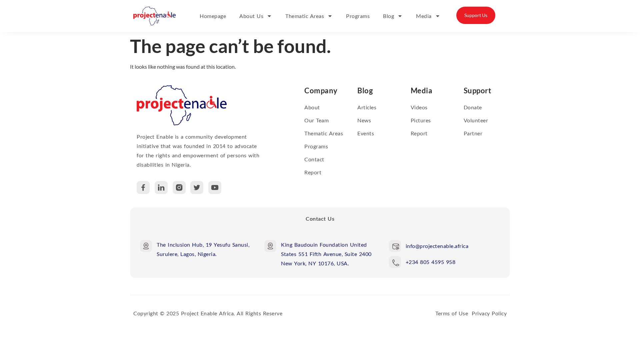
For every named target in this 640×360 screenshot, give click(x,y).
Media (424, 16)
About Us (251, 16)
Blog (388, 16)
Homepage (213, 16)
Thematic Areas (304, 16)
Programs (358, 16)
